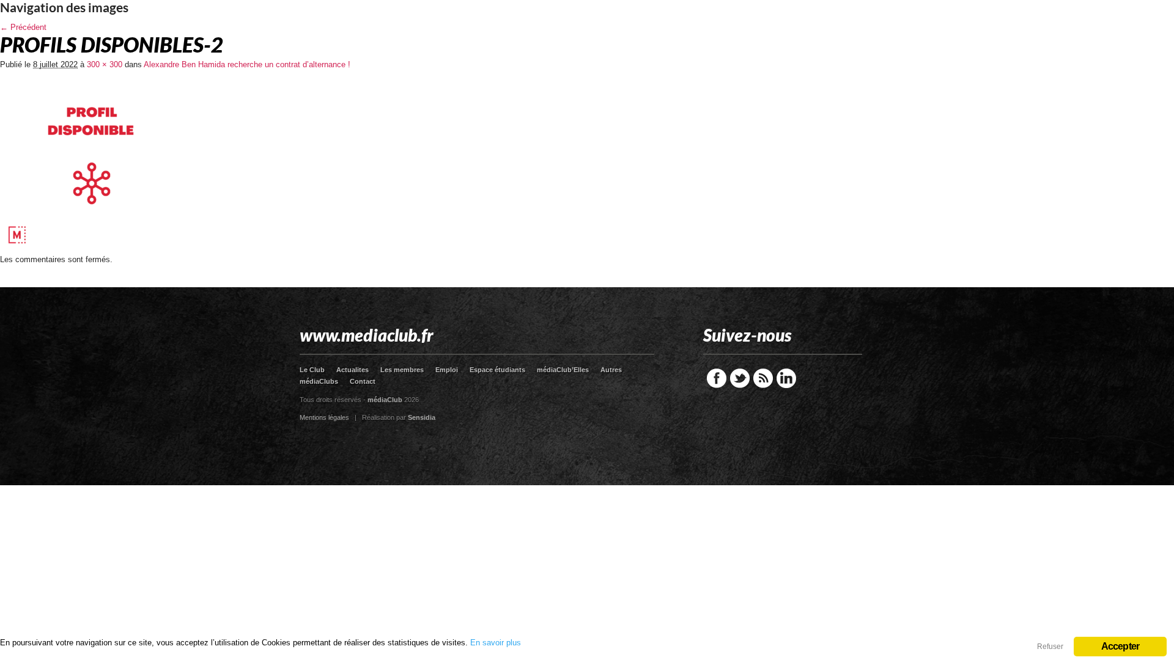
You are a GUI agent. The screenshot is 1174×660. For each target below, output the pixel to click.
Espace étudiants (497, 369)
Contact (362, 381)
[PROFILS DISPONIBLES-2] (91, 250)
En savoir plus (495, 642)
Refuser (1050, 646)
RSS (763, 378)
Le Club (312, 369)
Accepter (1120, 646)
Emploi (446, 369)
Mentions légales (324, 417)
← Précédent (23, 27)
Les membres (402, 369)
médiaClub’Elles (563, 369)
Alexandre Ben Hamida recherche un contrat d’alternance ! (247, 64)
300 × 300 (104, 64)
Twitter (740, 378)
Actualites (352, 369)
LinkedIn (786, 378)
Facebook (716, 378)
